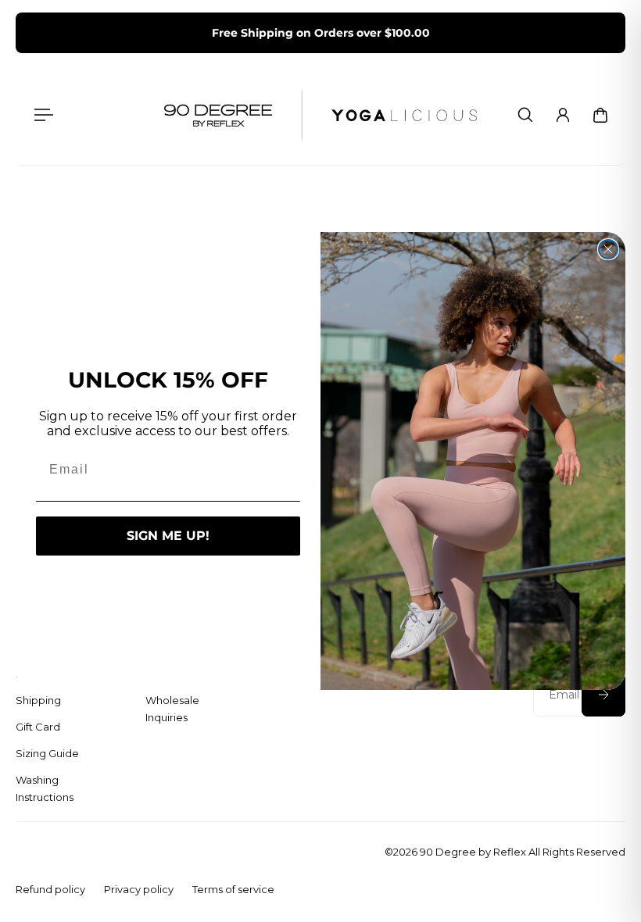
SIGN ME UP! (168, 535)
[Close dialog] (608, 249)
